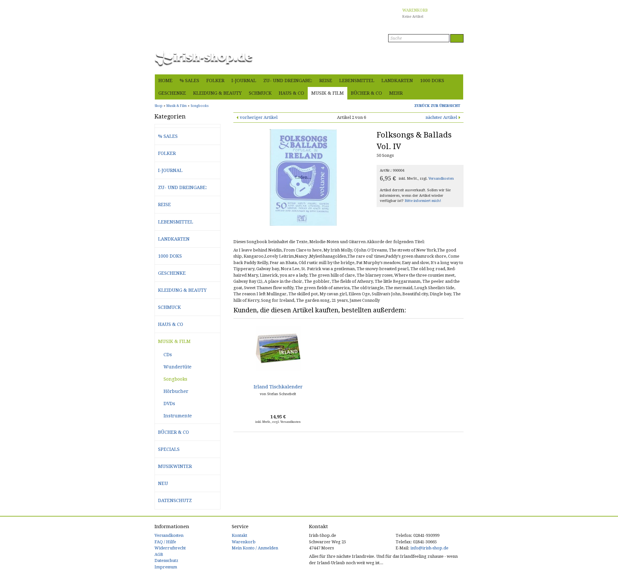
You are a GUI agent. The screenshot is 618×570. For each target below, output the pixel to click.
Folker (215, 80)
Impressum (165, 567)
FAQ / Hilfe (165, 541)
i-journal (243, 80)
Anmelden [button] (453, 65)
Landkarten (397, 80)
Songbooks (175, 379)
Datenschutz (175, 500)
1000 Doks (432, 80)
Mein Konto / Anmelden (255, 548)
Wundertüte (178, 366)
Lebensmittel (356, 80)
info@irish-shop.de (429, 548)
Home (165, 80)
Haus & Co (291, 93)
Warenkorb (244, 541)
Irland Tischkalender (278, 387)
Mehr (396, 93)
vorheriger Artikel (258, 117)
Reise (325, 80)
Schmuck (260, 93)
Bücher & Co (366, 93)
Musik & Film (327, 93)
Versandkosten (441, 178)
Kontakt (239, 535)
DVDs (169, 403)
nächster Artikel (441, 117)
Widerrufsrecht (170, 548)
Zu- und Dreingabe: (287, 80)
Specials (169, 449)
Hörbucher (176, 391)
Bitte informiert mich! (423, 201)
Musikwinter (175, 466)
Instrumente (178, 415)
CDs (168, 354)
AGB (158, 554)
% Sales (189, 80)
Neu (163, 483)
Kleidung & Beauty (217, 93)
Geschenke (172, 93)
